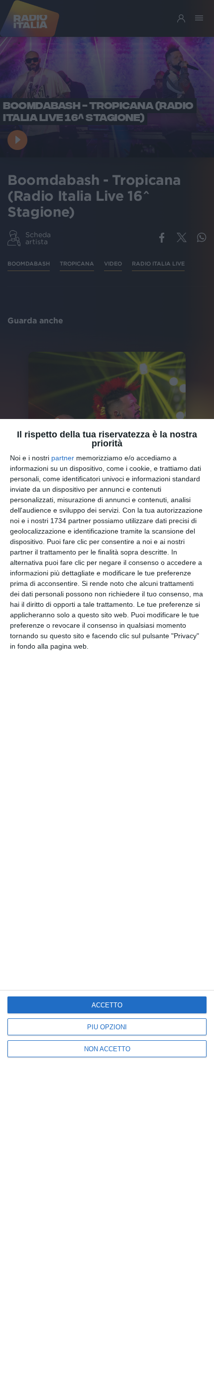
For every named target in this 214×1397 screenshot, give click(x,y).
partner (62, 457)
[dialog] (107, 908)
